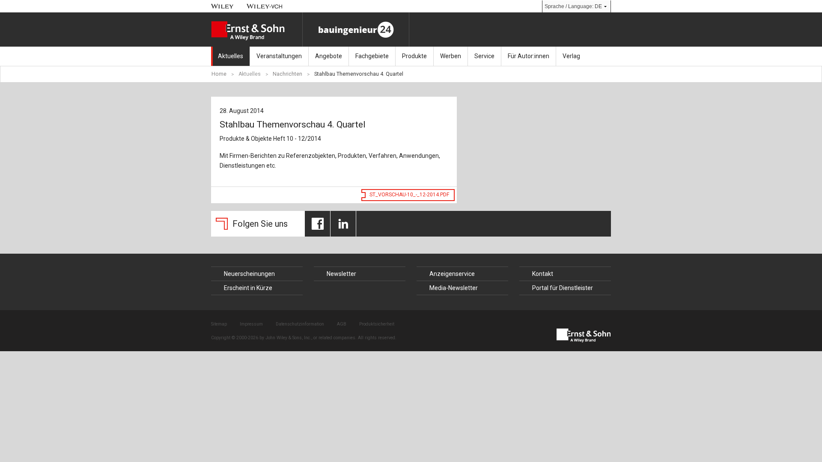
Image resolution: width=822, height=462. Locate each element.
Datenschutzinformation (300, 324)
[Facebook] (317, 224)
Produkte (414, 56)
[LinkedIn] (343, 224)
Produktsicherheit (376, 324)
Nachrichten (287, 74)
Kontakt (542, 273)
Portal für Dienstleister (562, 287)
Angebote (328, 56)
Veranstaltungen (279, 56)
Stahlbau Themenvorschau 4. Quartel (358, 74)
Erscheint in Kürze (248, 287)
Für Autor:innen (528, 56)
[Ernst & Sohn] (256, 30)
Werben (450, 56)
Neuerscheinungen (249, 273)
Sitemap (219, 324)
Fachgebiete (372, 56)
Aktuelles (230, 56)
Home (218, 74)
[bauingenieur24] (356, 29)
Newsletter (341, 273)
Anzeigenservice (452, 273)
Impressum (251, 324)
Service (484, 56)
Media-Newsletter (453, 287)
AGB (341, 324)
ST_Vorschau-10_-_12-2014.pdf (409, 195)
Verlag (571, 56)
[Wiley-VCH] (265, 6)
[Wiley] (222, 6)
